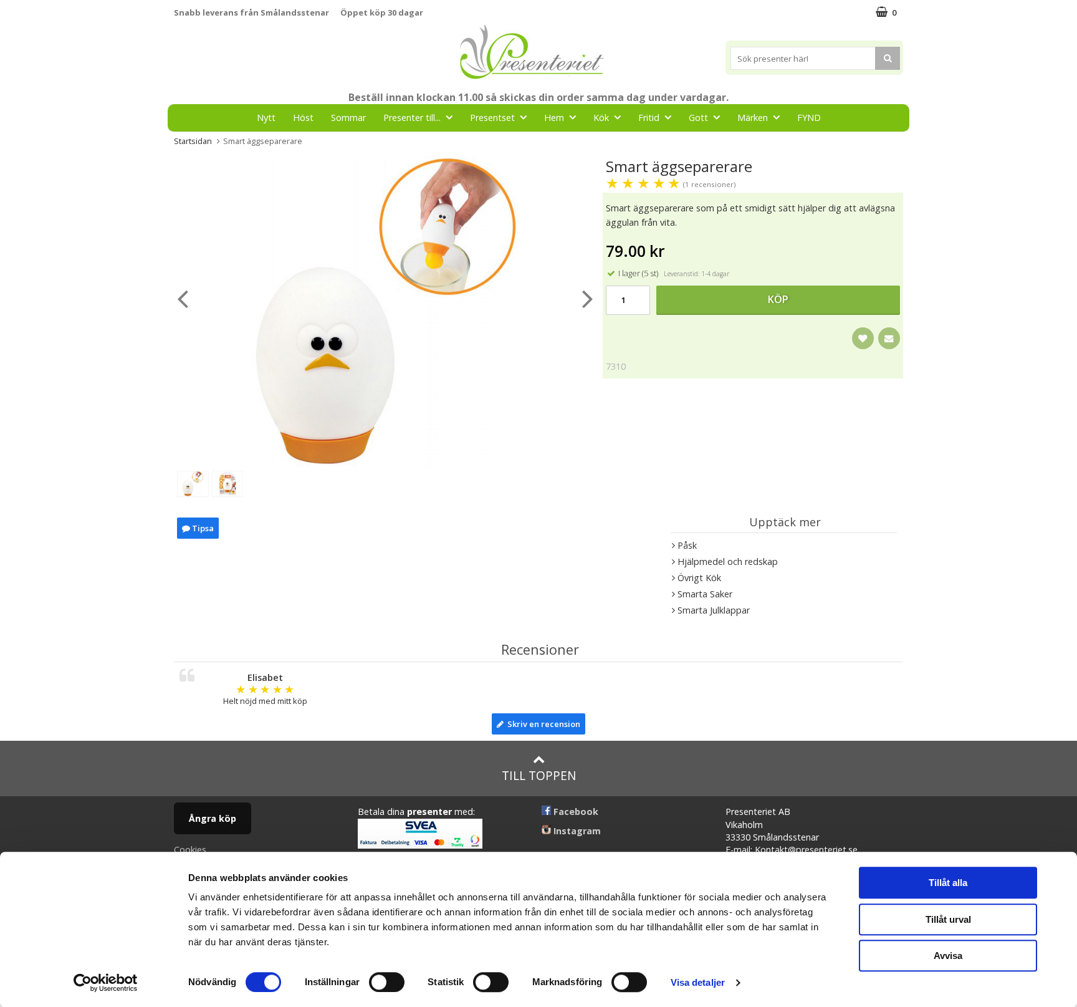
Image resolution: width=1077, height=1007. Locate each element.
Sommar (348, 117)
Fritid (648, 117)
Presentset (492, 117)
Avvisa (948, 955)
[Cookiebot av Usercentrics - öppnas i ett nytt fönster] (105, 982)
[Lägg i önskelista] (863, 338)
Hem (554, 117)
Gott (698, 117)
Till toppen (539, 775)
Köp (778, 299)
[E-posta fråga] (889, 338)
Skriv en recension (542, 724)
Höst (303, 117)
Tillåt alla (948, 882)
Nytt (266, 117)
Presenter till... (412, 117)
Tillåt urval (948, 919)
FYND (809, 117)
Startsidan (193, 141)
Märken (752, 117)
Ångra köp (212, 818)
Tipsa (202, 528)
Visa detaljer (698, 982)
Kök (601, 117)
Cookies (190, 849)
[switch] (386, 982)
